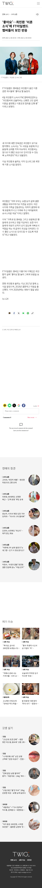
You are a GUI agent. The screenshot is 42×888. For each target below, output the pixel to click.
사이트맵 (29, 868)
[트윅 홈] (7, 3)
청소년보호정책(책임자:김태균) (18, 868)
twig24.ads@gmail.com (24, 872)
